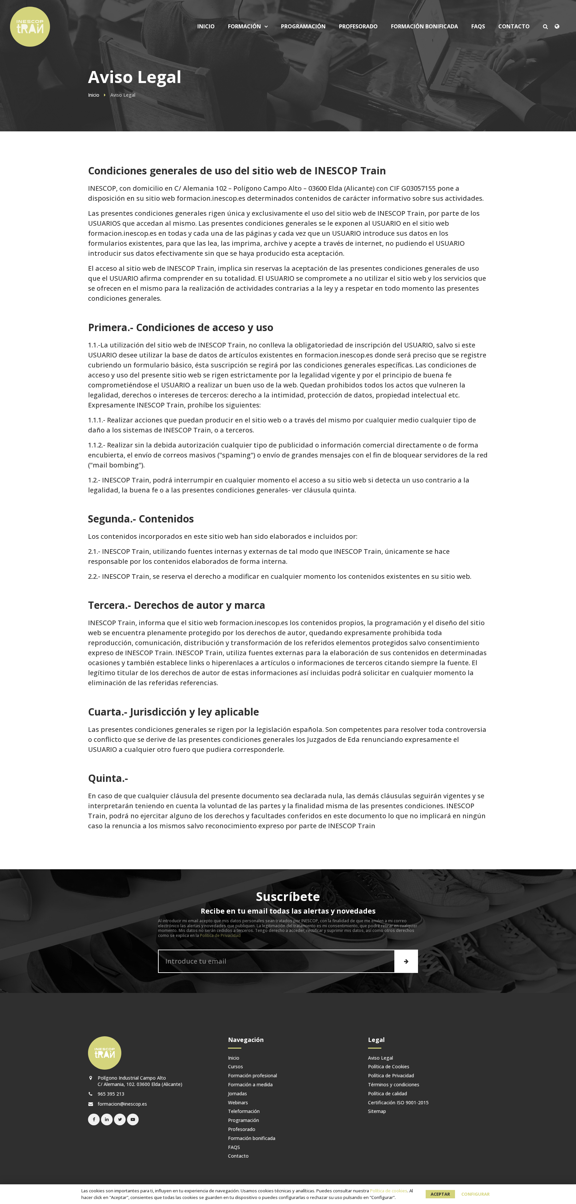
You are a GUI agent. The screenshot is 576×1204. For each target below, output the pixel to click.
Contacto (514, 26)
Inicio (206, 26)
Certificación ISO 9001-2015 (398, 1103)
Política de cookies (388, 1191)
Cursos (252, 70)
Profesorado (358, 26)
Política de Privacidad (220, 935)
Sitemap (377, 1111)
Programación (303, 26)
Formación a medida (250, 1085)
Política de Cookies (388, 1067)
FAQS (478, 26)
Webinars (238, 1103)
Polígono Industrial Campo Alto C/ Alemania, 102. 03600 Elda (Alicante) (139, 1081)
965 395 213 (110, 1094)
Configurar (475, 1194)
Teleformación (244, 1111)
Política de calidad (387, 1094)
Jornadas (237, 1094)
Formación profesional (252, 1076)
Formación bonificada (424, 26)
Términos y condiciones (393, 1085)
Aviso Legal (380, 1058)
